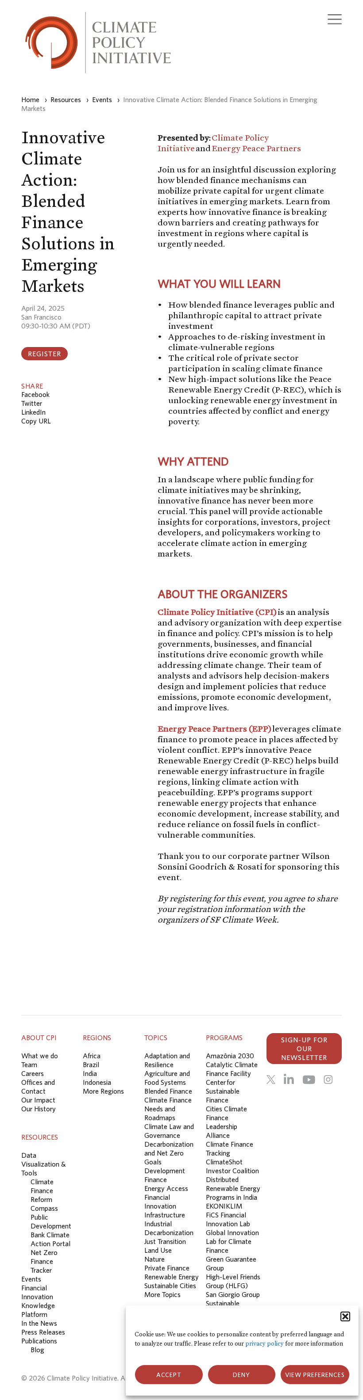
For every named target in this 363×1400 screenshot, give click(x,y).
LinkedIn (33, 412)
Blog (37, 1350)
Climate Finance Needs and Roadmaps (168, 1109)
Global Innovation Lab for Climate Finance (232, 1241)
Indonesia (97, 1082)
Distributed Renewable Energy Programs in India (233, 1188)
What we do (39, 1056)
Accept (169, 1374)
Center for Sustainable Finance (222, 1091)
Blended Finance (168, 1091)
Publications (39, 1341)
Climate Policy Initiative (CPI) (217, 612)
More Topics (162, 1294)
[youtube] (308, 1079)
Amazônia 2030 (230, 1056)
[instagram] (328, 1079)
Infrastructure (164, 1215)
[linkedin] (289, 1079)
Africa (91, 1056)
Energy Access (166, 1188)
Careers (32, 1073)
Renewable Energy (171, 1277)
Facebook (35, 394)
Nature (154, 1259)
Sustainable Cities (170, 1285)
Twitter (31, 403)
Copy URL (36, 421)
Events (31, 1279)
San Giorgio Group (233, 1294)
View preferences (315, 1374)
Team (29, 1064)
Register (44, 354)
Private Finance (166, 1268)
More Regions (103, 1091)
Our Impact (38, 1100)
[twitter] (270, 1079)
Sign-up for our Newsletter (304, 1048)
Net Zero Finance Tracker (44, 1261)
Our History (38, 1109)
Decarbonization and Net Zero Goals (168, 1153)
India (90, 1073)
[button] (345, 1316)
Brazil (91, 1064)
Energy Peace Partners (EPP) (214, 728)
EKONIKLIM (224, 1206)
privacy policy (264, 1343)
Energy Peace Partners (256, 148)
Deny (241, 1374)
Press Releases (43, 1332)
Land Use (158, 1250)
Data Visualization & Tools (43, 1164)
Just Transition (165, 1241)
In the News (39, 1323)
